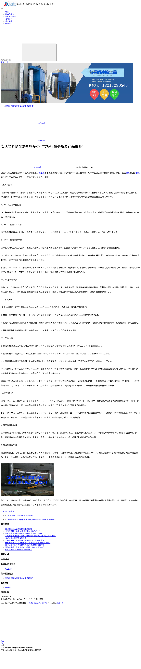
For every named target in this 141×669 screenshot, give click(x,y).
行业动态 (8, 21)
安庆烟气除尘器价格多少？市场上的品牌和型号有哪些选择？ (32, 519)
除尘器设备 (9, 14)
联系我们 (8, 23)
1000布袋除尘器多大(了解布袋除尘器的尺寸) (22, 531)
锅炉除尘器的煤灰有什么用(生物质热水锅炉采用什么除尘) (27, 543)
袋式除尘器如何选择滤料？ (15, 538)
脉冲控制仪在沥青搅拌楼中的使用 (18, 529)
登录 (2, 62)
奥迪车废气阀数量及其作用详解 (20, 515)
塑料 (128, 173)
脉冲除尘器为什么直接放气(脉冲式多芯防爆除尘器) (25, 545)
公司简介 (8, 19)
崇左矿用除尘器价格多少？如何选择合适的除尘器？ (25, 540)
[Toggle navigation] (2, 8)
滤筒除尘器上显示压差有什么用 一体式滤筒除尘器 (25, 547)
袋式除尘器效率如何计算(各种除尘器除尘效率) (23, 533)
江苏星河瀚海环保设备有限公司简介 (19, 578)
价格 (138, 173)
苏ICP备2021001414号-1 (38, 603)
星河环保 (59, 603)
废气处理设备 (10, 17)
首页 (7, 12)
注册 (6, 62)
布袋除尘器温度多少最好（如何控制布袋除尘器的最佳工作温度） (30, 536)
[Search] (39, 52)
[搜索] (17, 42)
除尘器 (42, 173)
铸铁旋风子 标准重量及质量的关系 (18, 550)
